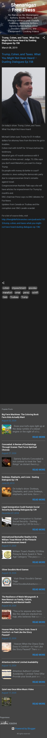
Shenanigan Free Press (23, 7)
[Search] (43, 4)
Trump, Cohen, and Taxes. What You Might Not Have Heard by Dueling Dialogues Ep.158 (20, 40)
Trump (24, 297)
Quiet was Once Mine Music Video (18, 689)
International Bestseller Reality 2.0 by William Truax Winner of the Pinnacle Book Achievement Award (19, 540)
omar (17, 292)
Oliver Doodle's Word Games (15, 569)
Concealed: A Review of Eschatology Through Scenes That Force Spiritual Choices (19, 447)
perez (26, 292)
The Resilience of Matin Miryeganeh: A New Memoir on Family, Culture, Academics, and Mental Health (20, 599)
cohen (6, 288)
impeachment (19, 288)
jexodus (33, 288)
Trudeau (14, 297)
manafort (7, 292)
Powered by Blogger (24, 728)
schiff (35, 292)
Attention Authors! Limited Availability (20, 662)
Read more (39, 437)
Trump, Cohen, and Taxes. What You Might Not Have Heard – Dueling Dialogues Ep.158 (21, 58)
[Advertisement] (23, 376)
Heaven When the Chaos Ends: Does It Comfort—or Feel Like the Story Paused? (19, 632)
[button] (43, 38)
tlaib (5, 297)
